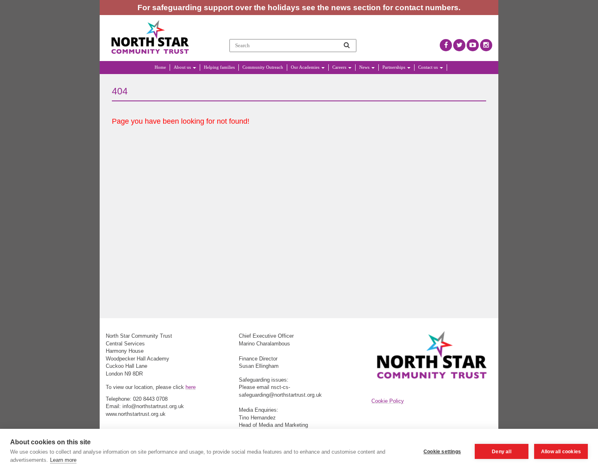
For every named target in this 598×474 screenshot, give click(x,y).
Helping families (219, 67)
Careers (339, 67)
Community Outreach (262, 67)
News (365, 67)
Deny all (501, 451)
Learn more (63, 460)
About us (183, 67)
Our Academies (306, 67)
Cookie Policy (387, 401)
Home (160, 67)
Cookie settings (442, 451)
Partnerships (394, 67)
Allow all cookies (561, 451)
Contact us (428, 67)
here (191, 387)
